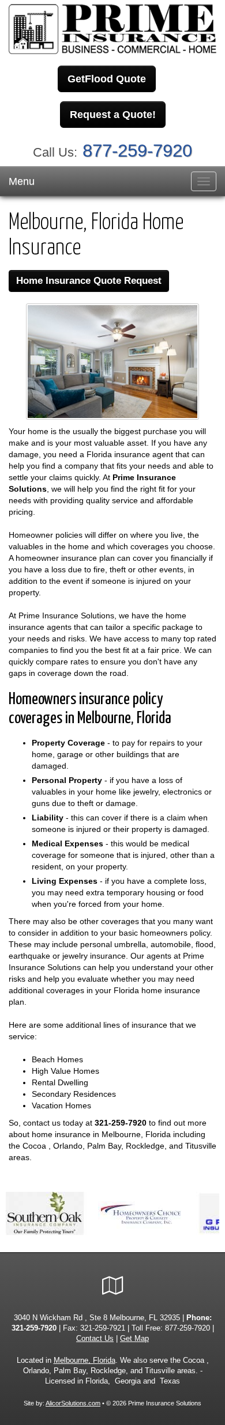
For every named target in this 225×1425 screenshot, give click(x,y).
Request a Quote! (113, 114)
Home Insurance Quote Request (89, 280)
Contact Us (95, 1339)
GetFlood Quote (107, 79)
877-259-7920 (137, 150)
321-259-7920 (121, 1122)
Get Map (134, 1339)
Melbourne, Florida (84, 1360)
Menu (22, 181)
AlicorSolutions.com (73, 1403)
